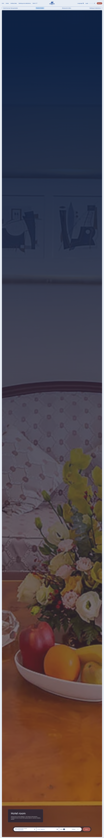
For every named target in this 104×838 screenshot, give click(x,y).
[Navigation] (3, 3)
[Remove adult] (67, 829)
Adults (61, 829)
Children (73, 829)
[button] (92, 835)
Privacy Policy (27, 836)
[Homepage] (52, 3)
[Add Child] (76, 829)
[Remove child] (79, 829)
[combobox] (25, 829)
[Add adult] (64, 829)
